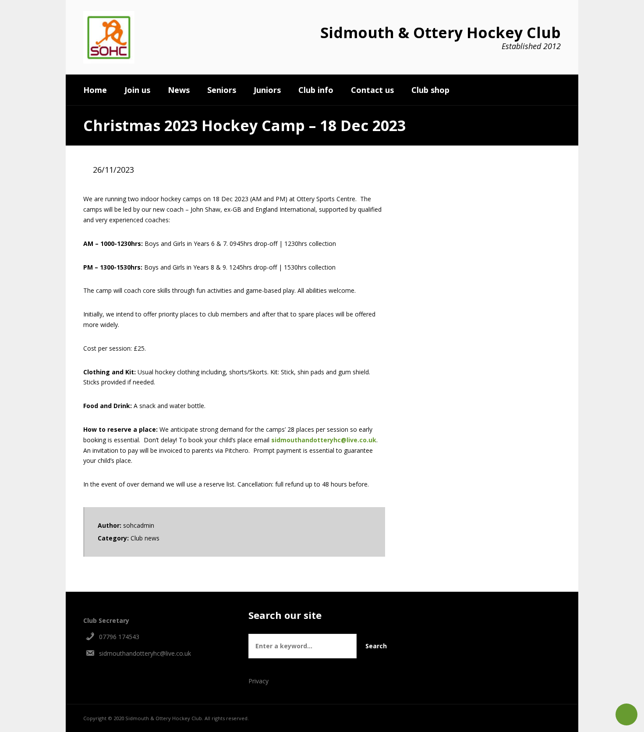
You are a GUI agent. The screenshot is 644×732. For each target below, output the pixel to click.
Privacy (258, 681)
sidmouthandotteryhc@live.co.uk (323, 440)
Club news (145, 538)
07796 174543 (119, 637)
